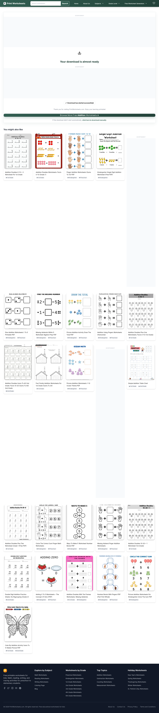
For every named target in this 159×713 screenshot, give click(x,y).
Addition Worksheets (104, 675)
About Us (86, 3)
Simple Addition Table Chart (138, 383)
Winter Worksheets (134, 685)
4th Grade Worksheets (73, 692)
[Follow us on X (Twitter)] (8, 688)
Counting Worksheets (104, 682)
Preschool (83, 177)
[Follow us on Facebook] (4, 688)
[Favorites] (154, 3)
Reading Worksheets (42, 678)
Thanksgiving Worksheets (137, 682)
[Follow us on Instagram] (12, 688)
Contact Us (121, 707)
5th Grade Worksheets (73, 696)
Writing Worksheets (41, 682)
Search (65, 3)
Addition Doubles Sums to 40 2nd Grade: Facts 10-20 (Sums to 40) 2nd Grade (17, 385)
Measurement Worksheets (106, 685)
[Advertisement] (79, 32)
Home (76, 3)
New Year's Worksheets (136, 675)
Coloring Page (40, 685)
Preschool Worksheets (73, 675)
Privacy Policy (133, 707)
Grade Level (113, 3)
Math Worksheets (41, 675)
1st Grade (10, 177)
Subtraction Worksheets (105, 678)
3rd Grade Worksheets (74, 689)
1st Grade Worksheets (73, 682)
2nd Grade (10, 391)
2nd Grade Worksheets (74, 685)
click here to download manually (94, 120)
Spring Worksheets (134, 678)
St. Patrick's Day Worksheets (138, 689)
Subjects (98, 3)
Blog (36, 689)
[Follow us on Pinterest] (20, 688)
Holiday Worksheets (137, 670)
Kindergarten (73, 177)
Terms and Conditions (148, 707)
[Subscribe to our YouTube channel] (16, 688)
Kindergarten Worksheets (75, 678)
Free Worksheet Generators (134, 3)
